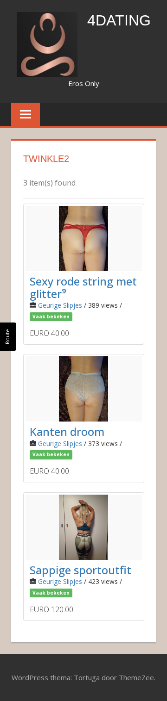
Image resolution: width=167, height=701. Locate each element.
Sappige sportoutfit (80, 569)
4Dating (119, 20)
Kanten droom (67, 431)
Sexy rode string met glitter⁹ (83, 287)
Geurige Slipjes (60, 305)
